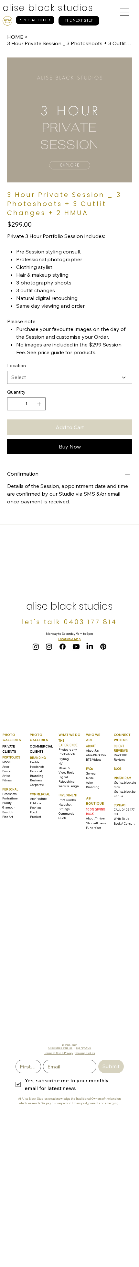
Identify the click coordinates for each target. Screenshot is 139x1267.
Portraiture (9, 798)
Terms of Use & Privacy (58, 1053)
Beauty (7, 803)
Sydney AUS (83, 1047)
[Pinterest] (103, 647)
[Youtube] (76, 647)
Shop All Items (96, 823)
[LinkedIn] (90, 647)
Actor (5, 766)
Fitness (7, 780)
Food (33, 812)
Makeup (64, 768)
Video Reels (66, 772)
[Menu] (125, 12)
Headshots (9, 794)
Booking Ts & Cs (85, 1053)
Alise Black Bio (96, 755)
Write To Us (121, 818)
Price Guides (67, 800)
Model (6, 762)
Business (36, 780)
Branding (93, 787)
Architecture (38, 798)
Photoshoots (67, 754)
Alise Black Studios (60, 1047)
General (91, 773)
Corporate (37, 785)
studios (48, 8)
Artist (6, 776)
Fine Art (7, 817)
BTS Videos (93, 759)
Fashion (35, 807)
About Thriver (95, 818)
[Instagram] (36, 647)
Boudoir (8, 812)
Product (35, 817)
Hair (62, 763)
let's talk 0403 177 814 (69, 621)
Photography (68, 749)
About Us (92, 750)
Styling (64, 759)
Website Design (69, 786)
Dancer (7, 771)
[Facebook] (63, 647)
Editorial (36, 803)
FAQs (89, 768)
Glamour (8, 807)
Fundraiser (93, 827)
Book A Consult (124, 823)
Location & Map (69, 639)
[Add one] (39, 403)
